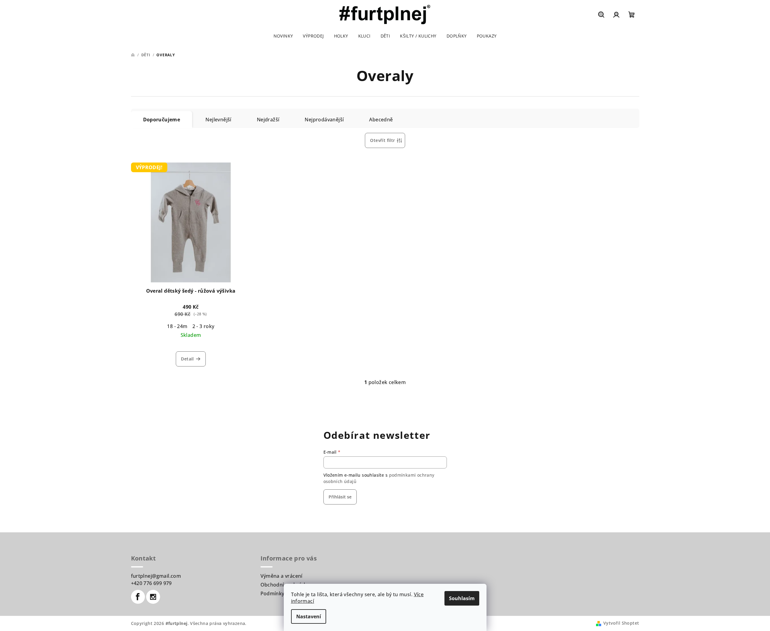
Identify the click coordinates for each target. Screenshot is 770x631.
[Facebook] (138, 597)
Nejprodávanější (324, 119)
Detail (187, 359)
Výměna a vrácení (281, 576)
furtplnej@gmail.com (156, 576)
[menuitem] (283, 36)
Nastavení (308, 616)
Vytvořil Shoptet (621, 623)
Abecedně (381, 119)
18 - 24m (177, 326)
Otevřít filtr (382, 140)
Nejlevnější (218, 119)
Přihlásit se (340, 497)
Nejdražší (268, 119)
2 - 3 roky (203, 326)
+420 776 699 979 (151, 583)
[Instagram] (153, 597)
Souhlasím (462, 598)
